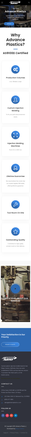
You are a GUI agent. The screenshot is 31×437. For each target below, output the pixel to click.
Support (5, 433)
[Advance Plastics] (15, 3)
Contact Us (24, 433)
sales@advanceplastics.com (12, 403)
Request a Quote (10, 345)
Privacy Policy (14, 433)
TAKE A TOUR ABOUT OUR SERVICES (15, 299)
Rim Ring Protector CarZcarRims (10, 378)
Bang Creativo (20, 429)
